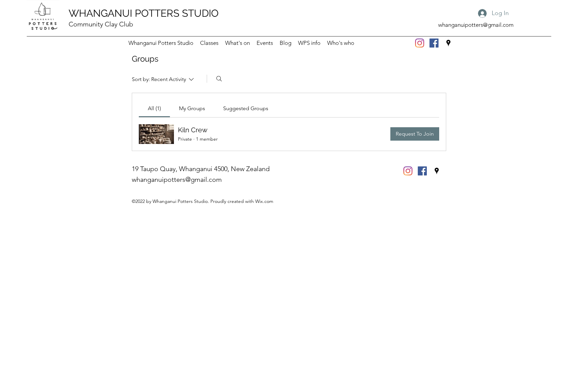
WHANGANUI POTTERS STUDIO (144, 13)
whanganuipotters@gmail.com (475, 24)
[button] (309, 43)
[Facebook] (434, 43)
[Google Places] (448, 43)
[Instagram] (419, 43)
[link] (154, 108)
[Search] (219, 79)
